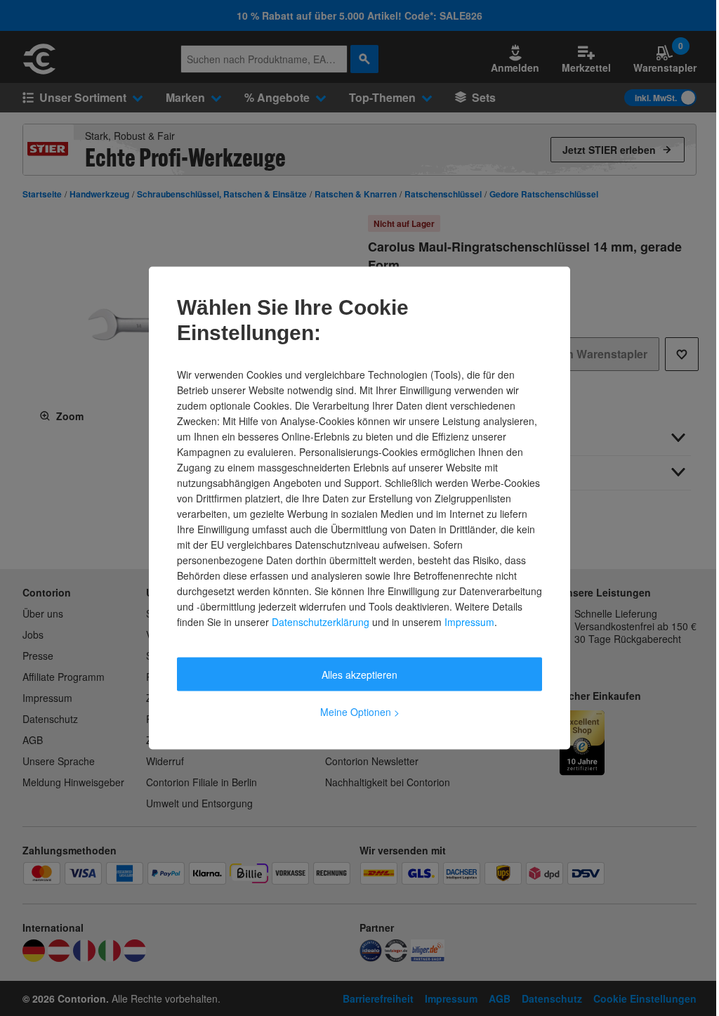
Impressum (469, 622)
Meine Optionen (360, 712)
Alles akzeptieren (359, 674)
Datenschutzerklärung (320, 622)
